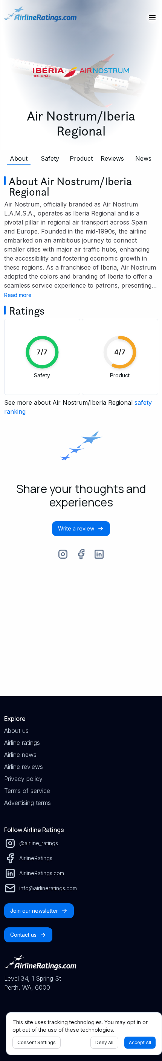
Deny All (104, 1042)
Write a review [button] (76, 528)
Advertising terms (27, 802)
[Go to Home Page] (40, 17)
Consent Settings (36, 1042)
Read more (18, 295)
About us (16, 730)
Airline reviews (23, 766)
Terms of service (27, 790)
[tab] (19, 158)
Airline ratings (22, 742)
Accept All (140, 1042)
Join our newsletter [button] (34, 910)
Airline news (20, 754)
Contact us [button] (23, 934)
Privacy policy (23, 778)
